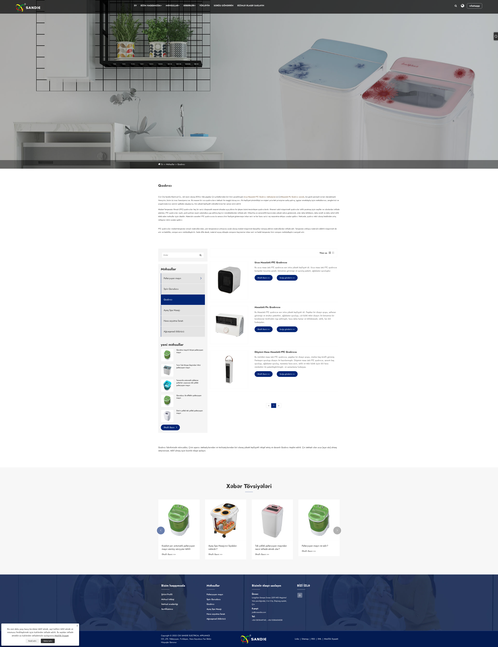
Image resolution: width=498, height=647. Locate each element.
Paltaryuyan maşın (172, 278)
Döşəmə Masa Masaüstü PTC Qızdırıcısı (276, 352)
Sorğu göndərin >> (287, 277)
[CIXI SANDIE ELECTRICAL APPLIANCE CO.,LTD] (28, 7)
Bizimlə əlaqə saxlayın (250, 5)
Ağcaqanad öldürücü (174, 331)
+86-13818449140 (259, 620)
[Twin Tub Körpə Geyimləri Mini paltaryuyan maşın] (167, 370)
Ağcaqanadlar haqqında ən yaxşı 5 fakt (225, 547)
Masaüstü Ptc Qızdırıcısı (267, 307)
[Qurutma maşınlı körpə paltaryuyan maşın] (167, 355)
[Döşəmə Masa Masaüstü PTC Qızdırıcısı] (229, 370)
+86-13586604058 (275, 620)
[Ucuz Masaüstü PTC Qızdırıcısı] (229, 280)
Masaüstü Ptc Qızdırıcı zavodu (292, 197)
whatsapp (474, 6)
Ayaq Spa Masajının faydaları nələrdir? (316, 547)
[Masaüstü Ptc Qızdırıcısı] (229, 325)
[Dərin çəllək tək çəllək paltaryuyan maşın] (167, 415)
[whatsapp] (299, 595)
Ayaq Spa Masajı (172, 310)
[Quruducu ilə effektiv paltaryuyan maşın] (167, 400)
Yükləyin (204, 5)
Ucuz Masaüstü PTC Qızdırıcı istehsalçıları (260, 197)
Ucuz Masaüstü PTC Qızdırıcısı (271, 262)
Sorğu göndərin (223, 5)
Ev (135, 5)
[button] (161, 530)
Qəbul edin (47, 641)
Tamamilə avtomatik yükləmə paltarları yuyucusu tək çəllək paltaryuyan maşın (187, 383)
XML (319, 638)
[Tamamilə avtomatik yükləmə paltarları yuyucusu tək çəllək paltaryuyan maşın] (167, 385)
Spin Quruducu (171, 289)
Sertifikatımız (167, 609)
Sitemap (305, 638)
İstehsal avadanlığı (169, 604)
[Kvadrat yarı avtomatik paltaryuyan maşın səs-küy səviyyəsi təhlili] (272, 520)
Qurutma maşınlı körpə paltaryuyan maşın (189, 351)
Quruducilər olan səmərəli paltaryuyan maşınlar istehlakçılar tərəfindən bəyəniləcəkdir (178, 547)
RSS (313, 638)
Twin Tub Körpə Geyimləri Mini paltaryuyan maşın (188, 366)
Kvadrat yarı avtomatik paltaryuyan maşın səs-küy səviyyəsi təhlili (271, 547)
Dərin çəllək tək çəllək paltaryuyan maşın (189, 412)
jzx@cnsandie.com (259, 612)
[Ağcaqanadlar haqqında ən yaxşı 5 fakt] (225, 520)
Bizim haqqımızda (151, 5)
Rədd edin (32, 641)
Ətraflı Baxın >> (263, 277)
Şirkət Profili (166, 594)
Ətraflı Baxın (169, 427)
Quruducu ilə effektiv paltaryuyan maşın (188, 396)
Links (297, 638)
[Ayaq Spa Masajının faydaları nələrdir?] (319, 520)
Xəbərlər (188, 5)
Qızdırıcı (181, 164)
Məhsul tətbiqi (167, 599)
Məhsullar (172, 5)
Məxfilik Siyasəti (331, 638)
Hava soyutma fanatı (173, 321)
